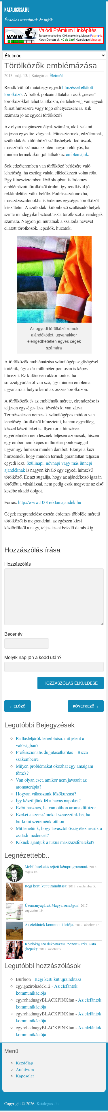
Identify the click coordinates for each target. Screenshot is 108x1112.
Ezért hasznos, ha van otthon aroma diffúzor (56, 807)
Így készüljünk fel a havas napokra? (48, 800)
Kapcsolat (25, 1076)
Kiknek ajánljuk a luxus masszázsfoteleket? (55, 842)
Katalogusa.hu (16, 9)
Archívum (25, 1069)
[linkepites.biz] (54, 42)
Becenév (13, 634)
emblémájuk (77, 154)
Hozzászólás (17, 563)
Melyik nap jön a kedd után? (33, 657)
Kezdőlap (24, 1063)
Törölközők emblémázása (50, 65)
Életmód (56, 75)
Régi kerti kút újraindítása (58, 979)
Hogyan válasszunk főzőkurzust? (46, 794)
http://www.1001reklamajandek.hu (49, 502)
